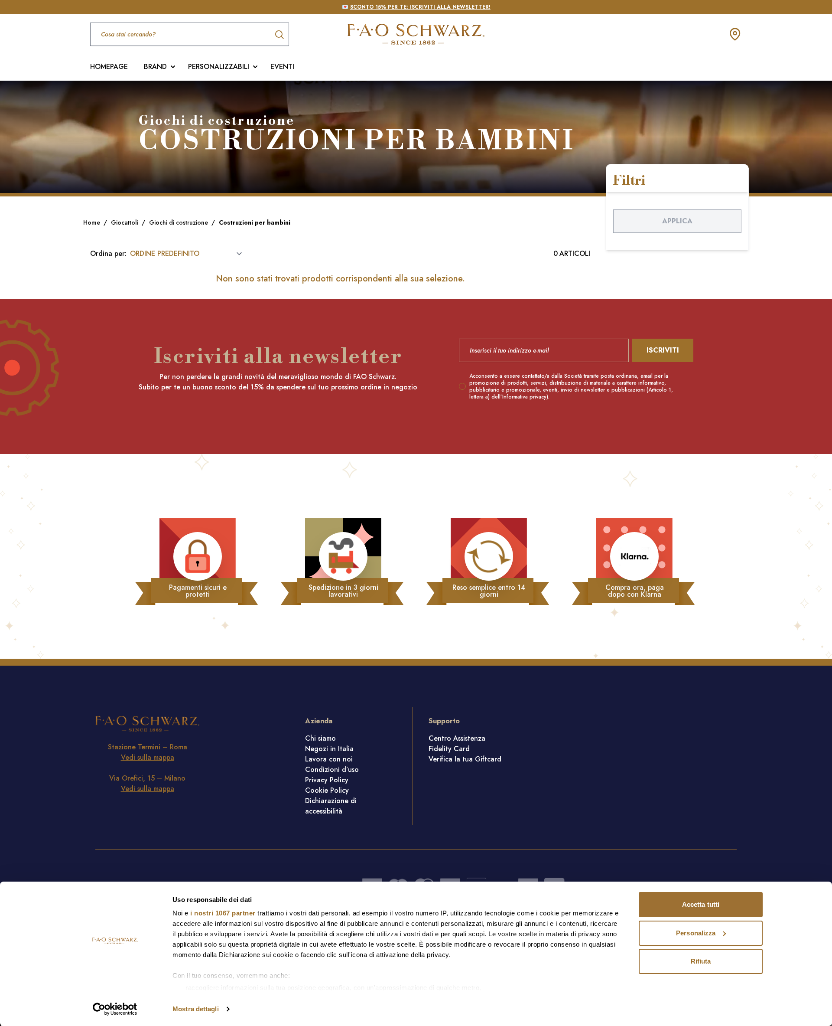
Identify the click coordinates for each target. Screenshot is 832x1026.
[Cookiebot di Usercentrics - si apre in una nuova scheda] (115, 1009)
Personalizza (695, 933)
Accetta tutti (700, 904)
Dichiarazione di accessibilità (331, 806)
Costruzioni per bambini (254, 222)
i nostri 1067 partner (223, 913)
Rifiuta (701, 961)
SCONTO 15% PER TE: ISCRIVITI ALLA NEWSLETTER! (420, 7)
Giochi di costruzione (179, 222)
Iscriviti (663, 350)
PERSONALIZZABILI (218, 67)
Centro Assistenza (457, 738)
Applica (677, 221)
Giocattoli (125, 222)
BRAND (155, 67)
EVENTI (282, 67)
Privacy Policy (326, 780)
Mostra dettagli (195, 1009)
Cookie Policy (327, 790)
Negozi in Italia (329, 749)
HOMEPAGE (109, 67)
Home (92, 222)
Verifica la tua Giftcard (465, 759)
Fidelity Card (449, 749)
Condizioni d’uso (332, 769)
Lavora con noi (329, 759)
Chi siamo (320, 738)
